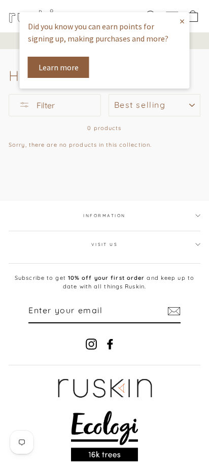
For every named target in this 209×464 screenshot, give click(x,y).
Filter (44, 105)
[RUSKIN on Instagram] (91, 344)
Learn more (59, 67)
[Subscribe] (174, 311)
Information (104, 215)
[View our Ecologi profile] (104, 436)
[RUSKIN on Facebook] (110, 344)
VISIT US (104, 244)
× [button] (182, 21)
